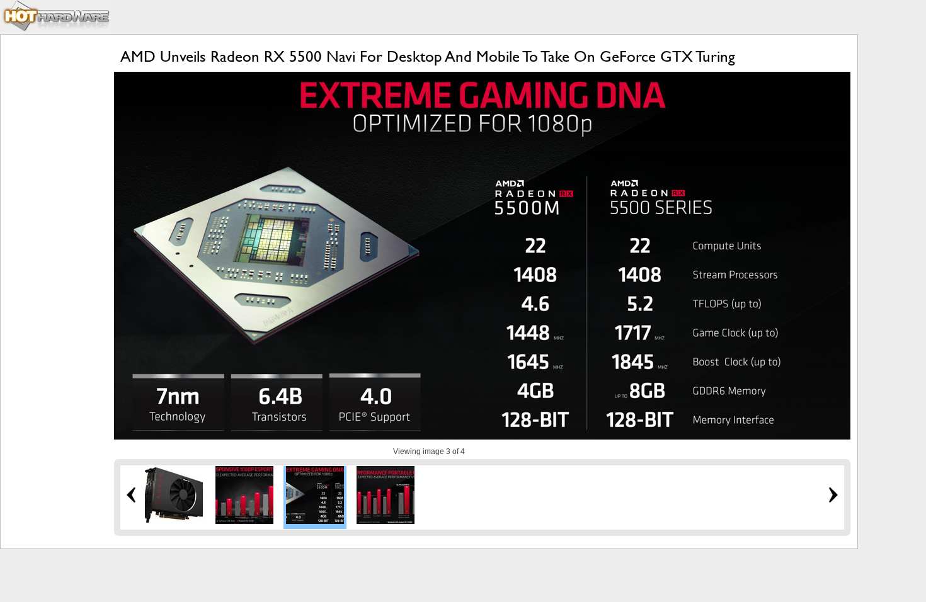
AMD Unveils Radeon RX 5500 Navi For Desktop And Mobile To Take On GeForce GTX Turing (427, 56)
